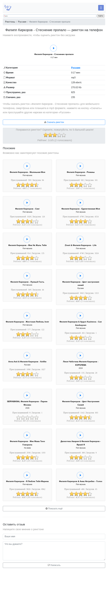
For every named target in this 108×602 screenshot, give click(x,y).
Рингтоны (10, 22)
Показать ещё (55, 508)
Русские (22, 22)
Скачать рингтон (55, 122)
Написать (55, 565)
